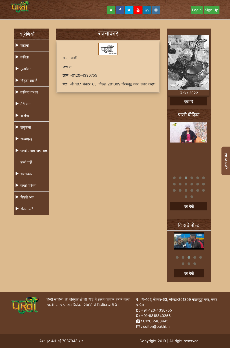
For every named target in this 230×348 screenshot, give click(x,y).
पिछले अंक (27, 197)
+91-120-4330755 (156, 310)
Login (196, 10)
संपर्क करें (26, 209)
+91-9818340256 (156, 315)
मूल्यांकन (25, 69)
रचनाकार (26, 174)
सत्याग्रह (26, 139)
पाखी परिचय (28, 185)
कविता (24, 57)
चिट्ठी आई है (28, 80)
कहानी (24, 45)
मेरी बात (25, 104)
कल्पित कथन (29, 92)
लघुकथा (25, 127)
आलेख (24, 115)
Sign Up (211, 10)
